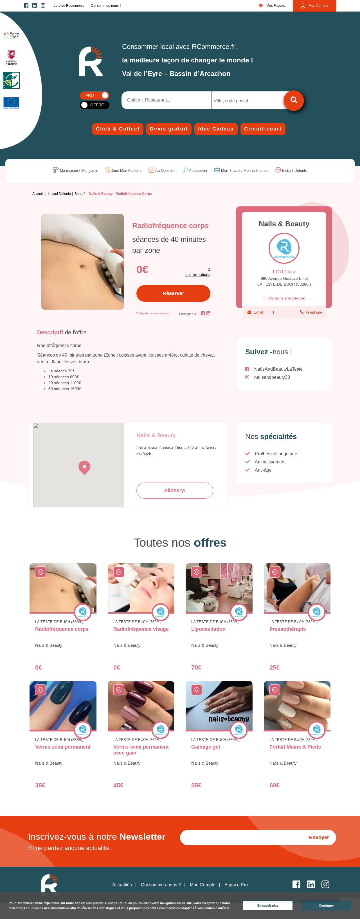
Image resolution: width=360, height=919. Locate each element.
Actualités (122, 884)
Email (258, 312)
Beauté (80, 194)
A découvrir (198, 171)
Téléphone (313, 312)
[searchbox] (237, 101)
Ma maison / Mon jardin (79, 171)
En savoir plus (267, 905)
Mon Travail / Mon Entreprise (244, 171)
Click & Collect (118, 129)
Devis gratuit (169, 129)
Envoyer (319, 837)
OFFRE (97, 105)
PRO (90, 95)
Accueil (38, 194)
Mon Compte (318, 6)
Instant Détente (294, 171)
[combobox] (242, 100)
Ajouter (154, 313)
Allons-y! (175, 490)
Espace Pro (236, 884)
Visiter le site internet (286, 298)
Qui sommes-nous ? (106, 6)
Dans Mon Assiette (126, 171)
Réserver (173, 293)
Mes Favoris (275, 6)
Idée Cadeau (216, 129)
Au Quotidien (165, 171)
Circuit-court (263, 129)
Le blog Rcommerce (69, 6)
